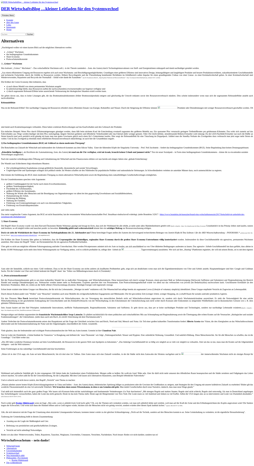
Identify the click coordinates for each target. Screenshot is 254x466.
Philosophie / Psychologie (17, 458)
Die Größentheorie (14, 462)
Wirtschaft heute (13, 446)
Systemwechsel (12, 453)
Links (8, 25)
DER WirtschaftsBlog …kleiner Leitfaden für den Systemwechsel (60, 8)
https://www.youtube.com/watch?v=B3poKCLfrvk (24, 235)
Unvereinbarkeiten (14, 451)
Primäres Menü (8, 15)
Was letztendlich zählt (15, 455)
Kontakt (9, 20)
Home (9, 29)
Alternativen (11, 448)
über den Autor (12, 22)
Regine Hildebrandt (25, 403)
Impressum (10, 27)
